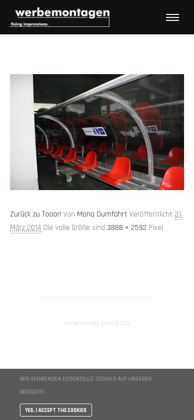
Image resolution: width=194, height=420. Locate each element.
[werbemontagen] (59, 17)
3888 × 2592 (127, 227)
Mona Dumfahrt (102, 214)
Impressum (97, 271)
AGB (97, 258)
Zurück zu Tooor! (35, 214)
